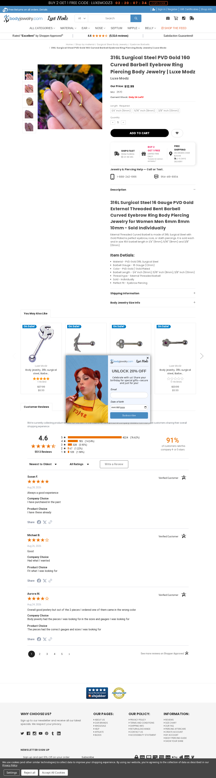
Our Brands (101, 722)
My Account (171, 735)
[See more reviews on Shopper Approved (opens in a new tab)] (50, 522)
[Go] (135, 18)
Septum (116, 28)
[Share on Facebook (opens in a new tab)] (39, 522)
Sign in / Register (168, 9)
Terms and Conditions (142, 722)
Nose (99, 28)
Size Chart (171, 722)
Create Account (174, 731)
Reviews (169, 719)
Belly (149, 28)
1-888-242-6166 (127, 176)
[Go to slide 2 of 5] (201, 356)
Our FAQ (169, 725)
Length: (120, 105)
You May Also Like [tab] (35, 313)
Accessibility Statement (143, 735)
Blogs (97, 735)
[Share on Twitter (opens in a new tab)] (45, 522)
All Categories (41, 28)
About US (99, 719)
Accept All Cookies (53, 772)
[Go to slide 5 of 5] (14, 356)
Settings (12, 772)
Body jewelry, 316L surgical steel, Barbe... (41, 371)
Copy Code (158, 3)
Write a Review (114, 464)
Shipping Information (124, 293)
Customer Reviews (36, 407)
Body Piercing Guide (176, 738)
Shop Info (206, 9)
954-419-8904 (169, 176)
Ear (84, 28)
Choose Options (43, 348)
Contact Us (136, 731)
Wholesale (100, 725)
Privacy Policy (138, 719)
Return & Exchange (140, 728)
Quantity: (115, 117)
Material (67, 28)
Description (118, 189)
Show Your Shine (174, 741)
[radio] (108, 437)
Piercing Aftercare (175, 728)
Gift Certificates (189, 9)
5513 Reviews (47, 451)
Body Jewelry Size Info (125, 302)
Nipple (132, 28)
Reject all (29, 772)
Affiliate (99, 731)
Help (96, 728)
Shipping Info (137, 725)
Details (43, 9)
